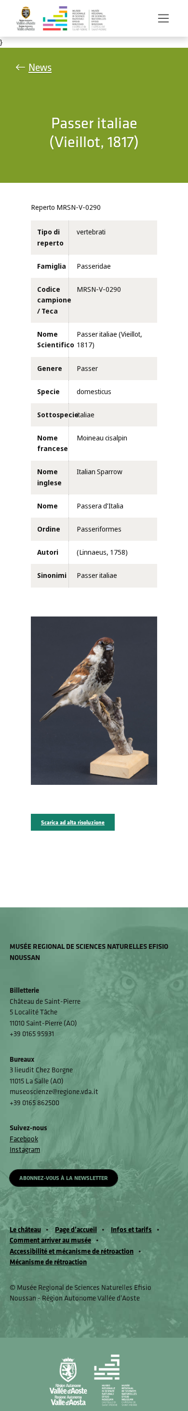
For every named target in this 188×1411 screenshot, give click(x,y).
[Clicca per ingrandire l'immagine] (94, 700)
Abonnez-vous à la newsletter (63, 1178)
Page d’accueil (76, 1229)
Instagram (25, 1149)
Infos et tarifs (131, 1229)
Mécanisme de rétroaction (48, 1262)
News (40, 67)
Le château (25, 1229)
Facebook (24, 1138)
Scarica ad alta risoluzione (73, 822)
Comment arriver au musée (50, 1240)
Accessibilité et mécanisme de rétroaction (72, 1251)
